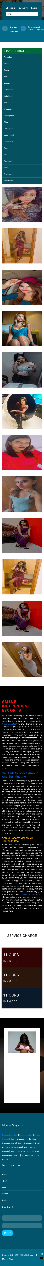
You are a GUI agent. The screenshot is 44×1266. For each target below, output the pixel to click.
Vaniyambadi (9, 135)
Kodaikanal (8, 96)
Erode (6, 76)
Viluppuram (8, 181)
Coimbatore (8, 89)
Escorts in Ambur (9, 1135)
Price (4, 1187)
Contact (5, 1200)
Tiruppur (7, 148)
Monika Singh (8, 1259)
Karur (6, 155)
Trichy (6, 122)
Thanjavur (8, 174)
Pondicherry (8, 57)
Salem (6, 70)
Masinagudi (8, 129)
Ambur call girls (28, 894)
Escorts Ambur (25, 1135)
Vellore (6, 63)
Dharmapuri (8, 142)
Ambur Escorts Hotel (22, 8)
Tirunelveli (8, 161)
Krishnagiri (8, 109)
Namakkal (8, 168)
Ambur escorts (8, 724)
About (4, 1181)
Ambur (6, 102)
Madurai (7, 83)
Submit (7, 1233)
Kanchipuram (9, 115)
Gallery (5, 1194)
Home (4, 1174)
